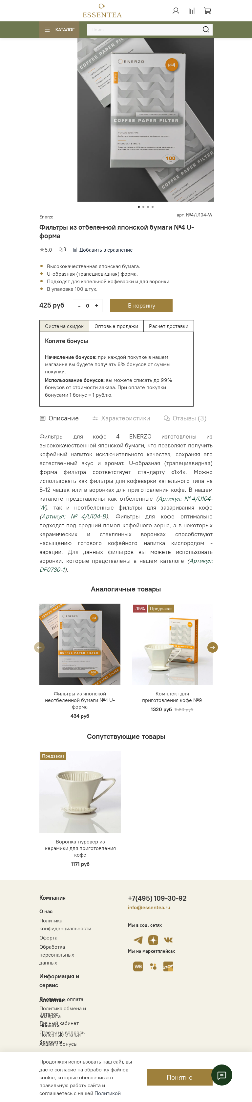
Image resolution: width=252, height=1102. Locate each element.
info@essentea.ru (149, 907)
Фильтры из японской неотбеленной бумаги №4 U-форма (80, 700)
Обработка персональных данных (56, 954)
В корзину (141, 305)
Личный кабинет (59, 1023)
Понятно (180, 1077)
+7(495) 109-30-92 (157, 898)
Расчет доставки (168, 326)
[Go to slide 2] (143, 207)
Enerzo (46, 217)
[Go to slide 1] (139, 207)
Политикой (107, 1093)
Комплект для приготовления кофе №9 (172, 696)
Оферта (48, 937)
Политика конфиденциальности (65, 924)
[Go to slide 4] (153, 207)
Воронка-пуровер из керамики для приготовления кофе (80, 848)
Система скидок (64, 326)
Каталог (64, 29)
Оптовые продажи (116, 326)
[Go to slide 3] (148, 207)
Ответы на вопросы (62, 1032)
